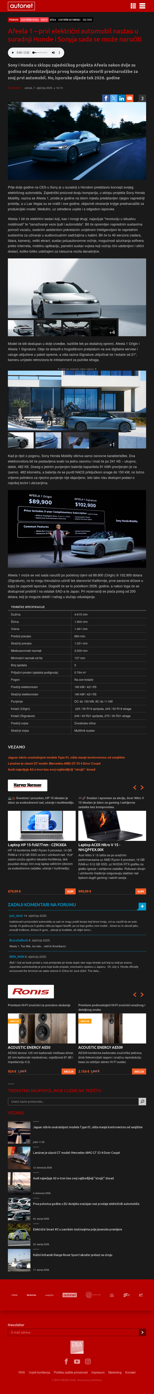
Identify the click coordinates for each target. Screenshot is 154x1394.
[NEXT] (142, 787)
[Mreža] (49, 1295)
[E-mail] (129, 98)
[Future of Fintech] (141, 1295)
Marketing (115, 1372)
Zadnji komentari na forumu (42, 904)
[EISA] (77, 1348)
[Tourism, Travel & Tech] (126, 1295)
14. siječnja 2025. (35, 915)
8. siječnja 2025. (40, 940)
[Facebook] (106, 98)
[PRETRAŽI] (142, 1101)
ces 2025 (87, 19)
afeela (53, 19)
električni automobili (69, 19)
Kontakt (130, 1372)
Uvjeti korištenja (39, 1372)
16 (27, 1218)
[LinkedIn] (121, 98)
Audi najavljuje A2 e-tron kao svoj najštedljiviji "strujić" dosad (51, 769)
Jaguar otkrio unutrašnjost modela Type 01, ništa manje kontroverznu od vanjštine (66, 757)
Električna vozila (29, 19)
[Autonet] (70, 1295)
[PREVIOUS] (135, 787)
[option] (42, 845)
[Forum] (14, 1295)
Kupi (70, 891)
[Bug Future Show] (93, 1295)
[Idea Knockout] (112, 1295)
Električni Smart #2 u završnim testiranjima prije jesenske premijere (77, 1229)
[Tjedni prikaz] (133, 6)
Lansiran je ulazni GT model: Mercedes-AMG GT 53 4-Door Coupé (54, 763)
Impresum (98, 1372)
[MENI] (142, 6)
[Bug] (31, 1295)
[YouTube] (77, 1361)
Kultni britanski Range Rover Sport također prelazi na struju (72, 1255)
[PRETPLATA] (142, 1332)
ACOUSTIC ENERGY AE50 (29, 1047)
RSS (22, 1372)
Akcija (68, 1071)
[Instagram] (87, 1361)
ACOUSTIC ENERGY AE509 (100, 1047)
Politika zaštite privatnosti (71, 1372)
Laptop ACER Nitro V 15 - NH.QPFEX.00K (99, 847)
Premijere (14, 19)
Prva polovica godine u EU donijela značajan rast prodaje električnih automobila (86, 1203)
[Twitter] (114, 98)
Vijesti (44, 19)
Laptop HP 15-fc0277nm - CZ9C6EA (37, 845)
